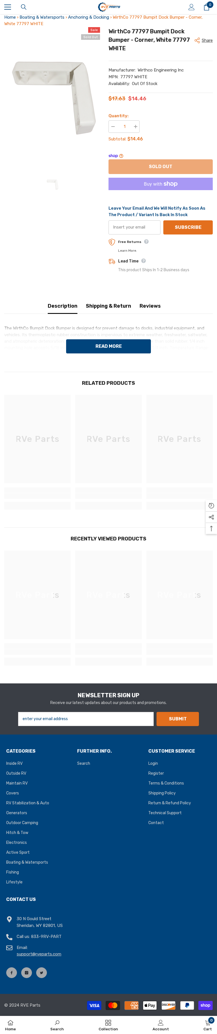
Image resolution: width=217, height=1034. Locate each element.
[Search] (23, 7)
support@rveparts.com (39, 954)
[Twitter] (41, 972)
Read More (109, 346)
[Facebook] (11, 972)
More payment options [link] (160, 193)
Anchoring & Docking (88, 17)
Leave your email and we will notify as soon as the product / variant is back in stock (156, 211)
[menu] (7, 7)
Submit (178, 719)
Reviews (150, 306)
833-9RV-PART (46, 936)
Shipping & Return (108, 306)
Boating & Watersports (41, 17)
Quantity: (118, 115)
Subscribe (188, 227)
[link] (37, 496)
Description (62, 306)
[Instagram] (26, 972)
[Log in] (191, 7)
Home (10, 17)
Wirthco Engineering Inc (161, 70)
